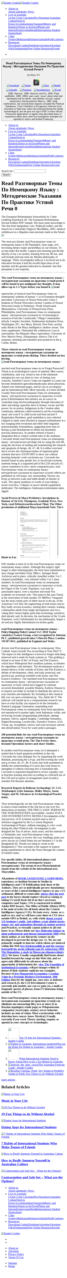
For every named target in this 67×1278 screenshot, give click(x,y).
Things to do (24, 27)
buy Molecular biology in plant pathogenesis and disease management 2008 (33, 932)
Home (11, 1266)
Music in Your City (14, 1100)
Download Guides (18, 45)
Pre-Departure (41, 17)
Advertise (44, 45)
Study (19, 33)
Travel (34, 27)
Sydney (12, 39)
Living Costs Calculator (21, 17)
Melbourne (22, 39)
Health (34, 30)
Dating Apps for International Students (29, 1127)
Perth (50, 39)
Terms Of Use (16, 1257)
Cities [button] (11, 36)
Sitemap (12, 1263)
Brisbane (33, 39)
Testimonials (21, 48)
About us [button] (13, 8)
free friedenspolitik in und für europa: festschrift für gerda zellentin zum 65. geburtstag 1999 (32, 948)
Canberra (58, 39)
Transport (38, 24)
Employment (23, 30)
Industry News (26, 11)
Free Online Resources (40, 48)
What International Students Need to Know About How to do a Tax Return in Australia (35, 1060)
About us (13, 11)
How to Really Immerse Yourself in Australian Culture (25, 1162)
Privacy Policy (16, 1254)
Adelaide (43, 39)
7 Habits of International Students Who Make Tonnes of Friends (29, 1145)
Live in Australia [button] (17, 14)
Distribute (33, 45)
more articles (8, 1079)
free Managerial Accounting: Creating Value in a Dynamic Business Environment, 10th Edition (30, 976)
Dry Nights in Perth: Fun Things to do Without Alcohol (36, 1072)
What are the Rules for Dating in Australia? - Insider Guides (36, 1045)
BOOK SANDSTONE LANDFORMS (40, 878)
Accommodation (24, 24)
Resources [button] (13, 42)
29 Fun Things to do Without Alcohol (27, 1114)
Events (56, 48)
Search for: (7, 171)
